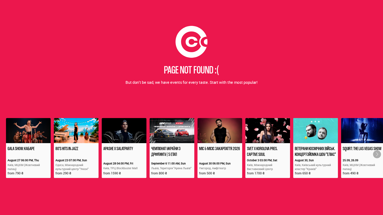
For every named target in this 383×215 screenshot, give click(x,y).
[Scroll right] (377, 154)
